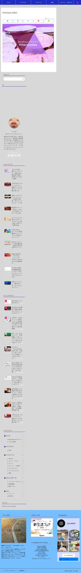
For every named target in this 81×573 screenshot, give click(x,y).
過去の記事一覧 (14, 478)
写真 (15, 473)
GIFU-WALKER (41, 549)
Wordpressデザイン (15, 439)
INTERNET (23, 2)
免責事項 (21, 570)
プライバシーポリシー (10, 570)
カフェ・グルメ (15, 461)
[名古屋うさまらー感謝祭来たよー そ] (62, 546)
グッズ (15, 463)
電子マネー (15, 486)
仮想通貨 (15, 484)
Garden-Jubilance (41, 555)
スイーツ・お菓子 (15, 466)
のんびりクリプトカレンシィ (41, 558)
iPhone (15, 458)
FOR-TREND (41, 547)
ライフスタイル (15, 470)
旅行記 (15, 496)
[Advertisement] (15, 100)
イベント (15, 493)
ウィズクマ (41, 556)
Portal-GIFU (41, 553)
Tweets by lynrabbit (9, 506)
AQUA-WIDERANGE (42, 550)
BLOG (8, 2)
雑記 (52, 2)
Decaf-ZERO (41, 546)
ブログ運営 (15, 442)
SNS (15, 450)
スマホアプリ (15, 468)
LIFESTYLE (38, 2)
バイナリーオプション (15, 481)
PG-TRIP (42, 552)
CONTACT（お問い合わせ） (66, 3)
